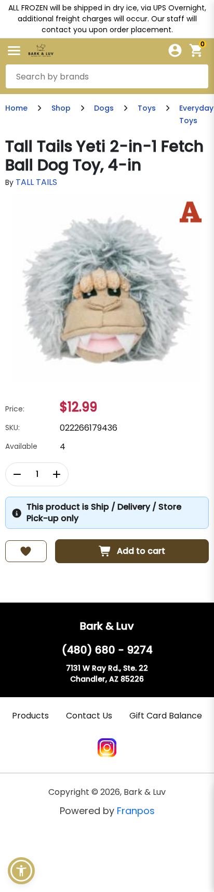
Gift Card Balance (165, 716)
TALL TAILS (36, 182)
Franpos (136, 810)
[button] (21, 871)
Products (30, 716)
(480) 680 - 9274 (107, 650)
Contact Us (89, 716)
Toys (147, 108)
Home (16, 108)
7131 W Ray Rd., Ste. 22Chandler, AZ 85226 (107, 673)
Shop (61, 108)
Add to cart (141, 551)
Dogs (104, 108)
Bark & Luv (107, 626)
